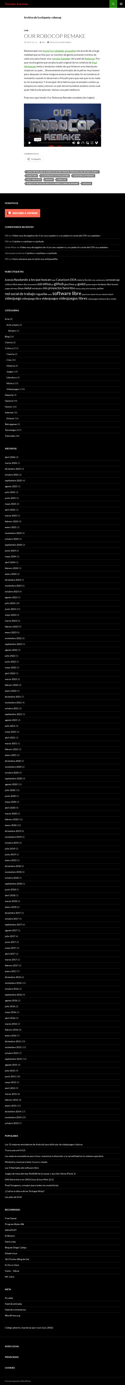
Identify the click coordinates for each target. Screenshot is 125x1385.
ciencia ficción (84, 279)
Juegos (10, 371)
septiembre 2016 (13, 994)
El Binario (10, 1235)
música (78, 288)
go (76, 284)
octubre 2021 (12, 708)
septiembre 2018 (13, 883)
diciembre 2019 (13, 831)
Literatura (12, 377)
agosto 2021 (11, 720)
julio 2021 (10, 725)
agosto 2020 (11, 784)
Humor (8, 406)
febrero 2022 (11, 685)
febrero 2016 (11, 1029)
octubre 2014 (12, 1123)
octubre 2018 (12, 877)
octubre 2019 (12, 842)
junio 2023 (10, 609)
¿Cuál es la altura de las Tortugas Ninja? (24, 1191)
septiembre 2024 (13, 544)
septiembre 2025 (13, 480)
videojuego (13, 298)
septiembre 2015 (13, 1058)
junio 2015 (10, 1076)
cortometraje (112, 279)
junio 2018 (10, 889)
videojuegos (50, 298)
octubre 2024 (12, 539)
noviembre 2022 (13, 638)
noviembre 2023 (13, 585)
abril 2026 (10, 457)
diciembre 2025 (13, 468)
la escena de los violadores (55, 176)
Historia (11, 365)
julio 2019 (10, 848)
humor (115, 284)
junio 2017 (10, 942)
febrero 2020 (11, 819)
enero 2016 (10, 1035)
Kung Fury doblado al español (59, 50)
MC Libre (9, 1276)
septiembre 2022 (13, 644)
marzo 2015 (11, 1094)
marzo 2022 (11, 679)
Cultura (9, 348)
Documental (32, 284)
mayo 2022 (10, 667)
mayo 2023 (10, 614)
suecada (87, 183)
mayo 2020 (10, 801)
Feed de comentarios (15, 1309)
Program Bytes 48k (14, 1224)
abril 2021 (10, 737)
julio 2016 (10, 1006)
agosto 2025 (11, 486)
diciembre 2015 (13, 1041)
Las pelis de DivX (13, 1197)
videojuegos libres (73, 298)
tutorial (105, 294)
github (59, 284)
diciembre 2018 (13, 866)
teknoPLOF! (11, 1230)
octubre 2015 (12, 1053)
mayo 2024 (10, 556)
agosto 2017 (11, 930)
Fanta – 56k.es (12, 1270)
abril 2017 (10, 953)
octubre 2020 (12, 772)
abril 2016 (10, 1018)
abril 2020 (10, 807)
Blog (7, 336)
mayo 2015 (10, 1082)
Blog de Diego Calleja (15, 1247)
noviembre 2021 (13, 702)
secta (50, 294)
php (83, 288)
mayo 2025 (10, 503)
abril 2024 (10, 562)
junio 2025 (10, 498)
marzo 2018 (11, 901)
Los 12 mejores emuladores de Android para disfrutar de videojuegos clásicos (44, 1144)
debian (20, 284)
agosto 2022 (11, 650)
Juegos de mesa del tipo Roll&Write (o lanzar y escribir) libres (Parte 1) (40, 1173)
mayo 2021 (10, 731)
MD (43, 42)
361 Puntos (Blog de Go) (17, 1259)
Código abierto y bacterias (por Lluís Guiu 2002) (29, 1327)
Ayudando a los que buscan (32, 279)
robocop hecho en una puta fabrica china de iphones (52, 183)
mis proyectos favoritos (59, 288)
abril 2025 (10, 509)
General (9, 400)
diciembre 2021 (13, 696)
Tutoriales (10, 435)
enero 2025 (10, 527)
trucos (98, 294)
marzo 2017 (11, 959)
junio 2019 (10, 854)
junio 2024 (10, 550)
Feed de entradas (13, 1303)
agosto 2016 (11, 1000)
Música (10, 383)
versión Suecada (61, 58)
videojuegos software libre (99, 299)
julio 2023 (10, 603)
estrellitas (44, 284)
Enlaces (10, 418)
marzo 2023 (11, 620)
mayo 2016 (10, 1012)
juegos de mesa (11, 288)
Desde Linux (11, 1253)
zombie (113, 299)
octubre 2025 (12, 474)
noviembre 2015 (13, 1047)
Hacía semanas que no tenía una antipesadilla (35, 259)
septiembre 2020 (13, 778)
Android (9, 279)
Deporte (9, 395)
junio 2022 (10, 661)
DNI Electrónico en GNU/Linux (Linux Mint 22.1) (29, 1179)
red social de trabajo (20, 294)
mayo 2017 (10, 947)
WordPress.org (12, 1315)
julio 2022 (10, 655)
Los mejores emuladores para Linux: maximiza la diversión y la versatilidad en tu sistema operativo (54, 1156)
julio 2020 (10, 790)
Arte (7, 319)
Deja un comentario (60, 42)
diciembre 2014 (13, 1111)
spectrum (86, 294)
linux (21, 288)
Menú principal (121, 4)
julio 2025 (10, 492)
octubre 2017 (12, 918)
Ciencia (9, 342)
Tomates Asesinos (16, 4)
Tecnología (10, 430)
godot (81, 284)
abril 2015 (10, 1088)
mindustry (37, 288)
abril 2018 (10, 895)
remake (49, 180)
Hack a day (10, 1241)
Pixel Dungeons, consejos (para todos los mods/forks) (31, 1185)
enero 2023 (10, 632)
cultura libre (11, 284)
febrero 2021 (11, 749)
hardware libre (104, 284)
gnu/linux (69, 284)
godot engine (91, 284)
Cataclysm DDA (66, 279)
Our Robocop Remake (55, 36)
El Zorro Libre (12, 1265)
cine (93, 280)
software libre (66, 293)
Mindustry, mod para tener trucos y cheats (26, 1162)
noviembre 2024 (13, 533)
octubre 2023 (12, 591)
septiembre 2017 (13, 924)
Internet (9, 412)
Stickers (12, 330)
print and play (91, 288)
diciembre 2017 (13, 912)
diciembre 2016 (13, 977)
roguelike (41, 294)
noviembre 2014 (13, 1117)
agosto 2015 (11, 1064)
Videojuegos (13, 389)
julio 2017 (10, 936)
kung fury (32, 176)
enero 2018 (10, 907)
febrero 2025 (11, 521)
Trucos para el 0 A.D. (15, 1150)
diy (25, 284)
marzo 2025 (11, 515)
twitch (110, 294)
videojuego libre (31, 298)
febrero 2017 (11, 965)
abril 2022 (10, 673)
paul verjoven (34, 180)
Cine (26, 30)
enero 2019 (10, 860)
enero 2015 (10, 1105)
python (100, 288)
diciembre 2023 (13, 579)
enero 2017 (10, 971)
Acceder (9, 1298)
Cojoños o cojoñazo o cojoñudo (28, 241)
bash (54, 280)
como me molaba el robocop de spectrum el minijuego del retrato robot (62, 172)
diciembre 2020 (13, 761)
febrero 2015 (11, 1099)
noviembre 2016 (13, 983)
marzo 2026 (11, 463)
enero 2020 (10, 825)
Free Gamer (11, 1218)
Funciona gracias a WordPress (18, 1381)
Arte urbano (13, 324)
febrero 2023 (11, 626)
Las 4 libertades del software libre (22, 1167)
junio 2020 (10, 796)
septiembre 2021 (13, 714)
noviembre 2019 (13, 836)
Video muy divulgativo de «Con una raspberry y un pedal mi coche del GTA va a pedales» (56, 235)
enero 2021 (10, 755)
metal (27, 288)
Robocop (90, 58)
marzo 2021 (11, 743)
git (52, 284)
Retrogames (11, 424)
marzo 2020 (11, 813)
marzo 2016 (11, 1023)
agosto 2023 (11, 597)
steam (92, 294)
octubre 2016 (12, 988)
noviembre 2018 (13, 872)
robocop (61, 180)
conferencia (100, 280)
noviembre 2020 (13, 766)
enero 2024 (10, 574)
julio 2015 (10, 1070)
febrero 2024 (11, 568)
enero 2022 (10, 690)
